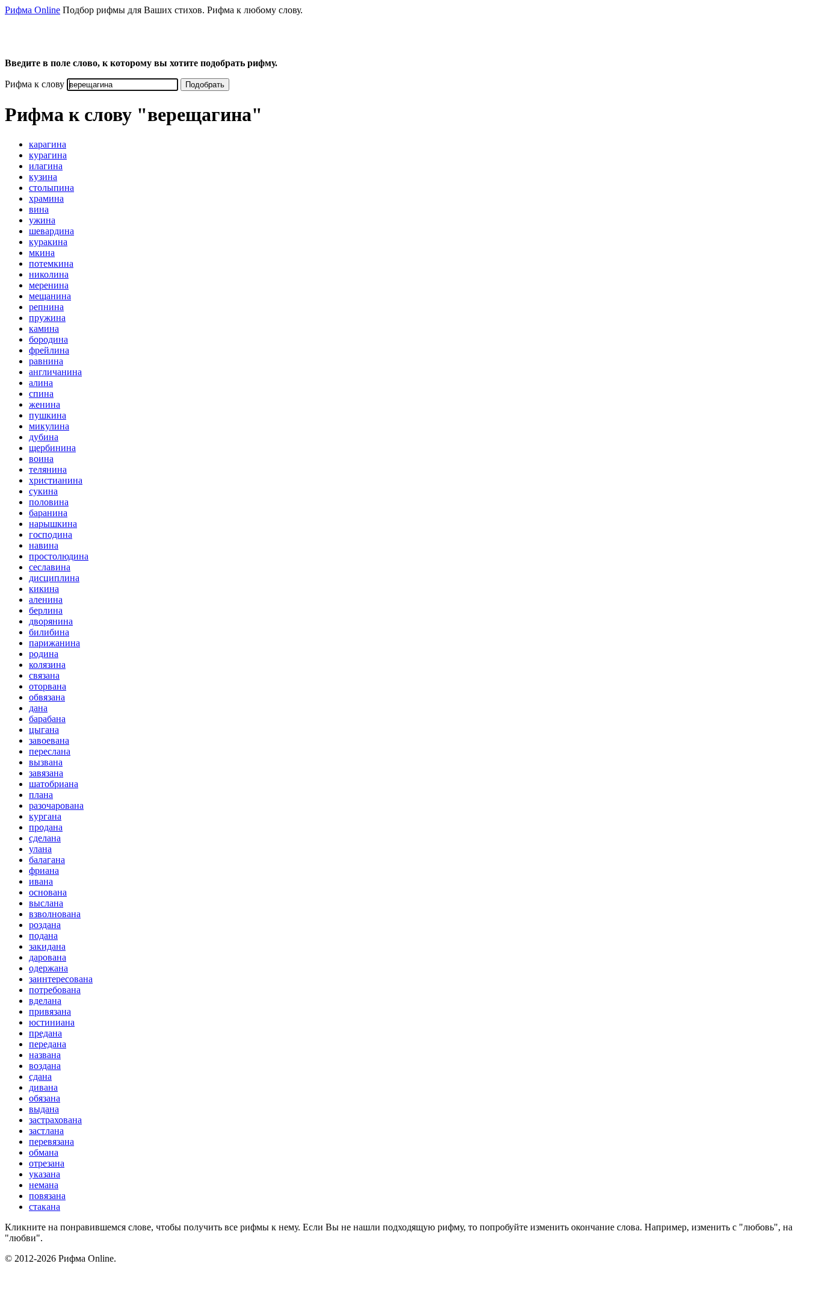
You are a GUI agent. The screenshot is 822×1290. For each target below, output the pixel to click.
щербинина (52, 448)
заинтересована (61, 979)
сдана (40, 1076)
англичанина (55, 372)
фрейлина (49, 350)
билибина (49, 632)
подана (43, 935)
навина (43, 545)
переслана (49, 751)
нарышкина (53, 524)
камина (44, 328)
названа (45, 1055)
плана (41, 795)
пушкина (47, 415)
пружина (47, 318)
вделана (45, 1001)
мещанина (50, 296)
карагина (47, 144)
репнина (46, 307)
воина (41, 458)
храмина (46, 198)
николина (49, 274)
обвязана (47, 697)
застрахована (55, 1120)
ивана (41, 881)
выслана (46, 903)
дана (38, 708)
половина (49, 502)
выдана (44, 1109)
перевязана (51, 1141)
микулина (49, 426)
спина (41, 393)
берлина (46, 610)
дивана (43, 1087)
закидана (47, 946)
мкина (42, 253)
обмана (43, 1152)
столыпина (51, 187)
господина (50, 534)
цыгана (44, 729)
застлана (46, 1131)
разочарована (56, 805)
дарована (47, 957)
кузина (43, 177)
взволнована (55, 914)
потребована (55, 990)
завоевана (49, 740)
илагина (46, 166)
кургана (45, 816)
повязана (47, 1196)
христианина (55, 480)
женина (44, 404)
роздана (45, 925)
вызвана (46, 762)
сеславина (49, 567)
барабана (47, 719)
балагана (47, 860)
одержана (48, 968)
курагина (48, 155)
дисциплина (54, 578)
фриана (44, 870)
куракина (48, 242)
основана (48, 892)
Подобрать (204, 84)
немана (43, 1185)
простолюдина (58, 556)
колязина (47, 664)
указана (44, 1174)
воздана (45, 1066)
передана (47, 1044)
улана (40, 849)
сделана (45, 838)
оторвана (47, 686)
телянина (48, 469)
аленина (46, 599)
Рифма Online (32, 10)
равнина (46, 361)
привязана (50, 1011)
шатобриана (53, 784)
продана (46, 827)
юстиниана (52, 1022)
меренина (49, 285)
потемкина (51, 263)
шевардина (51, 231)
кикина (44, 589)
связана (44, 675)
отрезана (46, 1163)
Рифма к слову (34, 84)
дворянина (51, 621)
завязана (46, 773)
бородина (48, 339)
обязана (44, 1098)
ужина (42, 220)
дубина (43, 437)
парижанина (54, 643)
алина (41, 383)
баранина (48, 513)
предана (45, 1033)
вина (39, 209)
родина (43, 654)
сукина (43, 491)
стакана (44, 1206)
